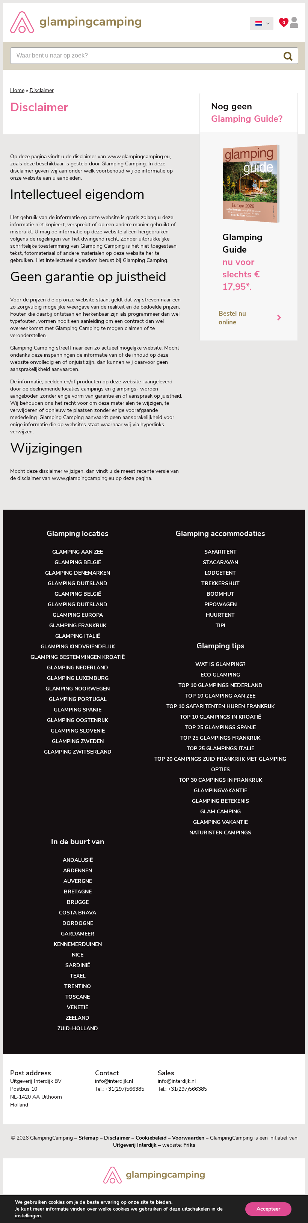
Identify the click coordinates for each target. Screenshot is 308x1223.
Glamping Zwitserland (78, 751)
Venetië (77, 1007)
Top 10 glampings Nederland (220, 685)
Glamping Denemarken (77, 573)
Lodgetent (220, 573)
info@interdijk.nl (114, 1081)
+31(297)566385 (124, 1089)
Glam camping (220, 811)
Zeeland (77, 1018)
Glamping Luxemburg (78, 678)
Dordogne (77, 923)
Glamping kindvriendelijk (78, 646)
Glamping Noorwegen (77, 688)
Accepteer (268, 1208)
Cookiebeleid (151, 1137)
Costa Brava (77, 912)
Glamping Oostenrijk (77, 720)
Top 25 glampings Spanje (220, 727)
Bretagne (78, 891)
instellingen (28, 1215)
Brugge (78, 902)
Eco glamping (220, 674)
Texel (78, 975)
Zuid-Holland (77, 1028)
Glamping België (77, 562)
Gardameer (77, 933)
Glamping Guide (242, 243)
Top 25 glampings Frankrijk (220, 738)
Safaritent (220, 551)
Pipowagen (220, 604)
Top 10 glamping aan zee (220, 695)
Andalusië (78, 860)
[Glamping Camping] (76, 23)
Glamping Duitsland (77, 583)
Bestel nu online (232, 318)
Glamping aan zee (77, 551)
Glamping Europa (78, 615)
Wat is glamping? (220, 664)
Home (17, 90)
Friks (189, 1145)
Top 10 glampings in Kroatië (220, 716)
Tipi (220, 625)
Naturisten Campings (220, 832)
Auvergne (77, 881)
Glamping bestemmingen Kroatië (77, 657)
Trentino (77, 986)
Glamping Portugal (78, 699)
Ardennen (77, 870)
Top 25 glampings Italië (220, 748)
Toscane (77, 996)
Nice (77, 954)
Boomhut (220, 594)
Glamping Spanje (77, 709)
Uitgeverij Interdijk (135, 1145)
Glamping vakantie (220, 822)
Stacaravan (220, 562)
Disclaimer (117, 1137)
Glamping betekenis (220, 801)
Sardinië (77, 965)
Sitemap (88, 1137)
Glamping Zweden (78, 741)
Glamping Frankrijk (77, 625)
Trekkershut (220, 583)
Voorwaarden (188, 1137)
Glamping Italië (77, 636)
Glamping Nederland (77, 667)
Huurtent (220, 615)
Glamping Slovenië (78, 730)
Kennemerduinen (78, 944)
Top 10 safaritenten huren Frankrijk (220, 706)
